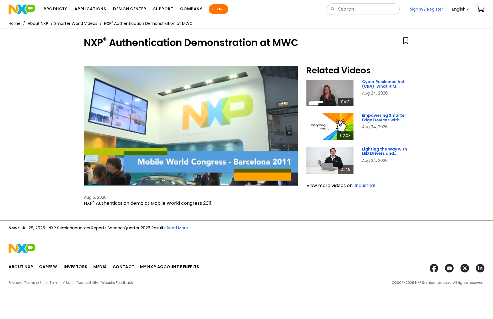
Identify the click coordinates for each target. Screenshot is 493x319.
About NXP (38, 23)
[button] (460, 9)
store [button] (218, 9)
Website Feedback (117, 282)
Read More (177, 228)
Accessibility (87, 282)
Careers (48, 267)
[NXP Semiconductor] (22, 9)
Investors (76, 267)
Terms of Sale (61, 282)
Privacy (15, 282)
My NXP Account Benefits (169, 267)
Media (100, 267)
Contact (123, 267)
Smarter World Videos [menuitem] (75, 23)
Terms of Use (35, 282)
